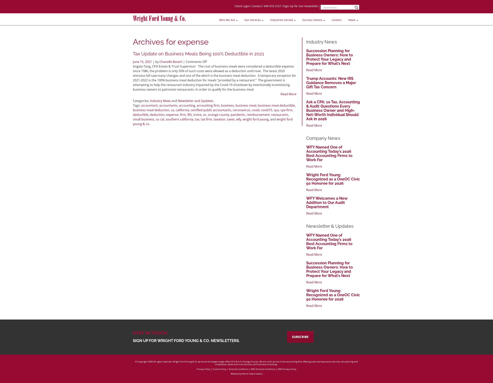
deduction (157, 115)
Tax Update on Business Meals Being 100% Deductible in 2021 (198, 54)
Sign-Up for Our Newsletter (301, 6)
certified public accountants (211, 110)
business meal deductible (276, 105)
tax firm (206, 119)
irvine (197, 115)
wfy (238, 119)
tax (197, 119)
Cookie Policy (219, 369)
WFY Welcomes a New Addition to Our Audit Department (326, 202)
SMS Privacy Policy (287, 369)
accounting (187, 105)
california (182, 110)
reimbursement (258, 115)
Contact (257, 6)
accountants (168, 105)
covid (255, 110)
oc (204, 115)
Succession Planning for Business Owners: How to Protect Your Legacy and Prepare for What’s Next (329, 57)
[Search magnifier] (356, 7)
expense (172, 115)
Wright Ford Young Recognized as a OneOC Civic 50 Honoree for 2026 (333, 179)
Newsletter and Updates (195, 101)
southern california (179, 119)
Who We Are (227, 20)
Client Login (242, 6)
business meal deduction (151, 110)
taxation (220, 119)
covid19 (266, 110)
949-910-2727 (272, 6)
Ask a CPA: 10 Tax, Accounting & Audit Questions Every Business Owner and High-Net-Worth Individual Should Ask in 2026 (333, 110)
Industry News (160, 101)
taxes (231, 119)
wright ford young (256, 119)
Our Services (253, 20)
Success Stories (312, 20)
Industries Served (282, 20)
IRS (189, 115)
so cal (160, 119)
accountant (149, 105)
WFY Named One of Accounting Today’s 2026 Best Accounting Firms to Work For (329, 153)
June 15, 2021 (143, 62)
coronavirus (241, 110)
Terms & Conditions (238, 369)
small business (143, 119)
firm (183, 115)
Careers (337, 20)
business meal (246, 105)
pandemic (238, 115)
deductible (140, 115)
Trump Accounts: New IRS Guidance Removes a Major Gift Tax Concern (331, 82)
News (352, 20)
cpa (276, 110)
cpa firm (286, 110)
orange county (218, 115)
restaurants (279, 115)
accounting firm (208, 105)
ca (172, 110)
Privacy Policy (203, 369)
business (227, 105)
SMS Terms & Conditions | (264, 369)
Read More (288, 94)
